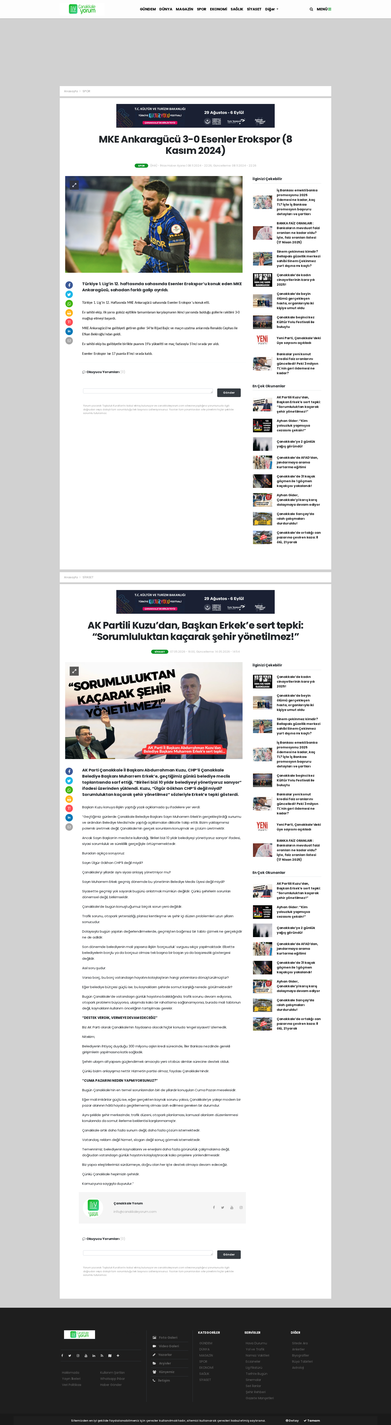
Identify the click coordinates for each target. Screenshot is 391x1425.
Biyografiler (300, 1355)
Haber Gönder (111, 1385)
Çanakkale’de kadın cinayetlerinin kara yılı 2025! (296, 280)
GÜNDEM (148, 9)
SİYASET (254, 9)
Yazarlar (165, 1354)
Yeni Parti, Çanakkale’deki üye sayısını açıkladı (299, 340)
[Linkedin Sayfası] (96, 1355)
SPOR (201, 9)
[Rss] (104, 1355)
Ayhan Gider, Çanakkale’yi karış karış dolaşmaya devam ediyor (298, 500)
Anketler (298, 1349)
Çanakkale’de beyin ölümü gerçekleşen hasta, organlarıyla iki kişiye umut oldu (295, 301)
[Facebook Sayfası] (64, 1355)
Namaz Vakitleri (257, 1355)
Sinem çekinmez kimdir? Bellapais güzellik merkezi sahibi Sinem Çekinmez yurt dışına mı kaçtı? (298, 258)
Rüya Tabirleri (302, 1361)
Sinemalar (253, 1380)
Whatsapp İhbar (112, 1378)
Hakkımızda (70, 1372)
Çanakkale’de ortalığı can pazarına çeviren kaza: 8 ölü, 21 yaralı (299, 537)
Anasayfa (71, 91)
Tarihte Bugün (256, 1373)
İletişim (163, 1380)
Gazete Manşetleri (260, 1398)
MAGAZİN (184, 9)
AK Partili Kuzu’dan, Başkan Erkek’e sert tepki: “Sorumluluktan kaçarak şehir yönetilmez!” (299, 404)
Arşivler (164, 1363)
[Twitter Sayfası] (71, 1355)
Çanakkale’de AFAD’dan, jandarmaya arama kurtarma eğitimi (297, 462)
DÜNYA (165, 9)
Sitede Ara (300, 1343)
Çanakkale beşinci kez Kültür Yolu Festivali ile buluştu (296, 322)
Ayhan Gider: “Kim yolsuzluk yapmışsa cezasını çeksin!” (293, 426)
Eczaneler (253, 1361)
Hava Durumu (256, 1343)
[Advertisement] (195, 52)
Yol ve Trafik (255, 1349)
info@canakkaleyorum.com (135, 1211)
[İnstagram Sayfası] (80, 1355)
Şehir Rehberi (256, 1392)
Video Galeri (168, 1346)
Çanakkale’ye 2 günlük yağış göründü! (296, 444)
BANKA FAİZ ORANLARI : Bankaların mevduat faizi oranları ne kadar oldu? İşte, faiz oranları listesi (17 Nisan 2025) (298, 233)
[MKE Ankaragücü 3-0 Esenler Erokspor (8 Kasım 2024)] (154, 224)
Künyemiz (166, 1372)
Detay (293, 1420)
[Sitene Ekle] (120, 1355)
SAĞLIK (237, 9)
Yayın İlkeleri (71, 1378)
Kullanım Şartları (112, 1372)
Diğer (270, 9)
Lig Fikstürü (254, 1367)
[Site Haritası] (111, 1355)
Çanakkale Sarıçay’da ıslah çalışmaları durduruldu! (295, 519)
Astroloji (298, 1367)
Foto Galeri (167, 1337)
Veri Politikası (71, 1385)
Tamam (313, 1420)
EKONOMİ (218, 9)
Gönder (229, 393)
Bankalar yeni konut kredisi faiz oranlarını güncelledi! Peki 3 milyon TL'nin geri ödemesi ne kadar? (297, 363)
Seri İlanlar (253, 1386)
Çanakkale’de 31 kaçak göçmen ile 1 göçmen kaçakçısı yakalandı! (296, 481)
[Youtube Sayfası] (88, 1355)
